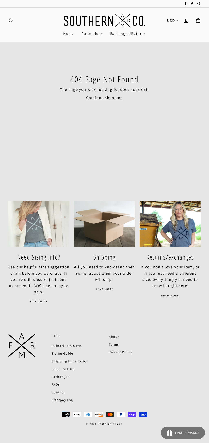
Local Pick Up (63, 369)
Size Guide (39, 301)
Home (68, 33)
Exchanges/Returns (128, 33)
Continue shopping (104, 97)
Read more (170, 295)
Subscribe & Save (66, 346)
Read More (104, 289)
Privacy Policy (121, 352)
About (114, 337)
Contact (58, 392)
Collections (92, 33)
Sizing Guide (62, 353)
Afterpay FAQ (63, 400)
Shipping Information (70, 361)
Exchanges (61, 376)
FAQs (56, 384)
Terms (114, 344)
